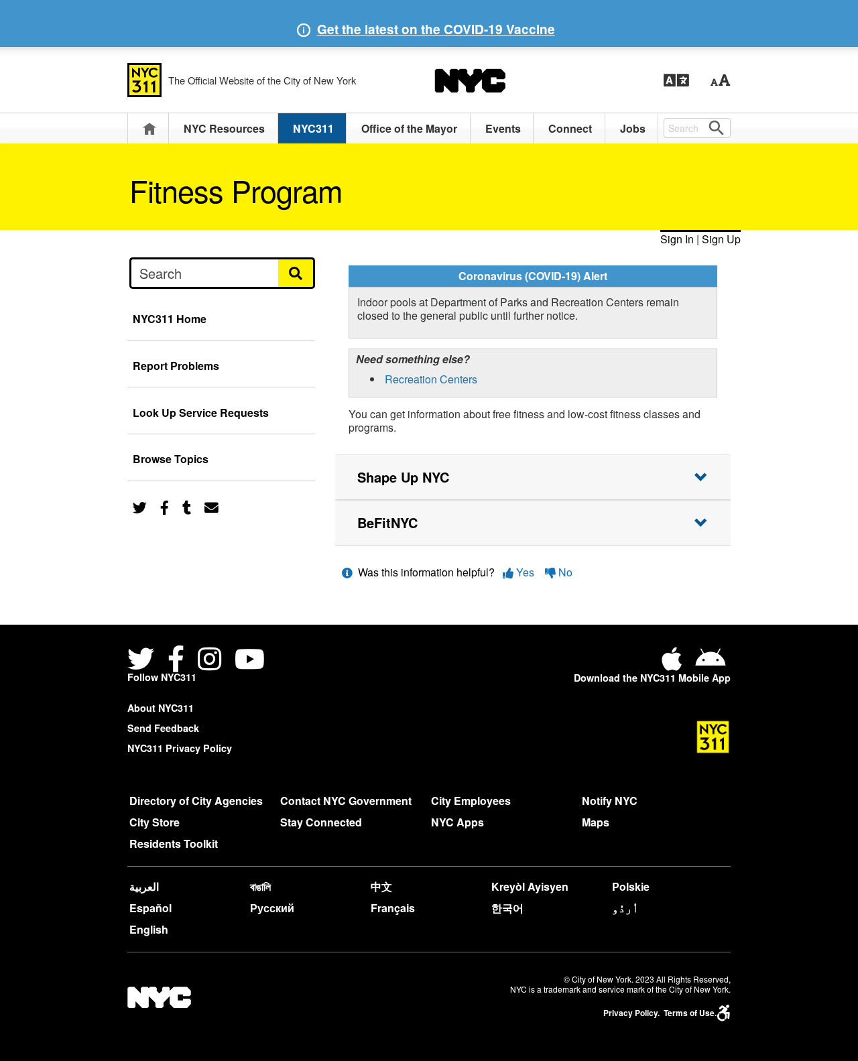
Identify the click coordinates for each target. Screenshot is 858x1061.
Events (503, 128)
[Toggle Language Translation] (676, 80)
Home (149, 128)
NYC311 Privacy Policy (179, 748)
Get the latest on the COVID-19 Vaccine (436, 29)
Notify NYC (609, 800)
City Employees (471, 800)
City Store (154, 822)
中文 (381, 886)
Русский (272, 908)
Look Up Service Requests (201, 412)
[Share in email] (211, 506)
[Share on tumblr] (186, 506)
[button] (720, 80)
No (564, 572)
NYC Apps (457, 822)
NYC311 (313, 128)
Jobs (633, 128)
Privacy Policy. (631, 1013)
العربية (144, 886)
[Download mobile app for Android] (710, 664)
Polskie (631, 886)
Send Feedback (163, 728)
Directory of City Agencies (196, 800)
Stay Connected (321, 822)
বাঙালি (260, 886)
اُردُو (625, 908)
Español (150, 908)
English (148, 929)
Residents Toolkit (173, 843)
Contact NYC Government (346, 800)
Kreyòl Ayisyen (529, 886)
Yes (525, 572)
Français (393, 908)
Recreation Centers (431, 379)
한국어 (507, 908)
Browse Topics (170, 458)
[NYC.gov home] (470, 80)
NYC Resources (224, 128)
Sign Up (721, 239)
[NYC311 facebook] (176, 661)
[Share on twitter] (139, 506)
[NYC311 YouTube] (249, 661)
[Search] (296, 272)
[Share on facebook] (164, 506)
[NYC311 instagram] (209, 661)
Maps (595, 822)
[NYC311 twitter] (143, 661)
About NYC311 (160, 707)
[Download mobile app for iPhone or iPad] (674, 664)
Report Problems (176, 365)
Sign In (677, 239)
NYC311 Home (169, 318)
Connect (570, 128)
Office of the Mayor (409, 128)
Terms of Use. (690, 1013)
